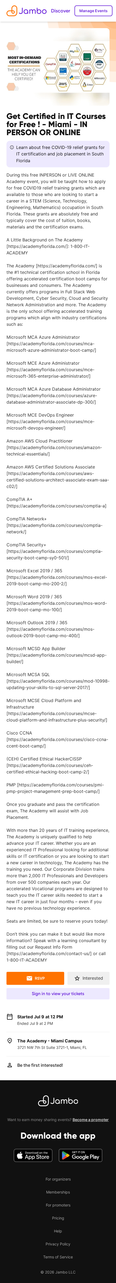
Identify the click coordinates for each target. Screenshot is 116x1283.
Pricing (58, 1218)
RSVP (40, 978)
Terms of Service (58, 1257)
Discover (60, 11)
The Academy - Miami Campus (49, 1040)
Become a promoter (91, 1119)
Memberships (58, 1192)
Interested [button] (93, 978)
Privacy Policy (58, 1244)
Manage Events (93, 10)
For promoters (58, 1205)
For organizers (58, 1179)
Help (58, 1231)
